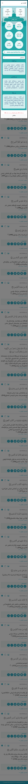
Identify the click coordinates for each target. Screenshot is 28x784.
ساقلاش (14, 115)
